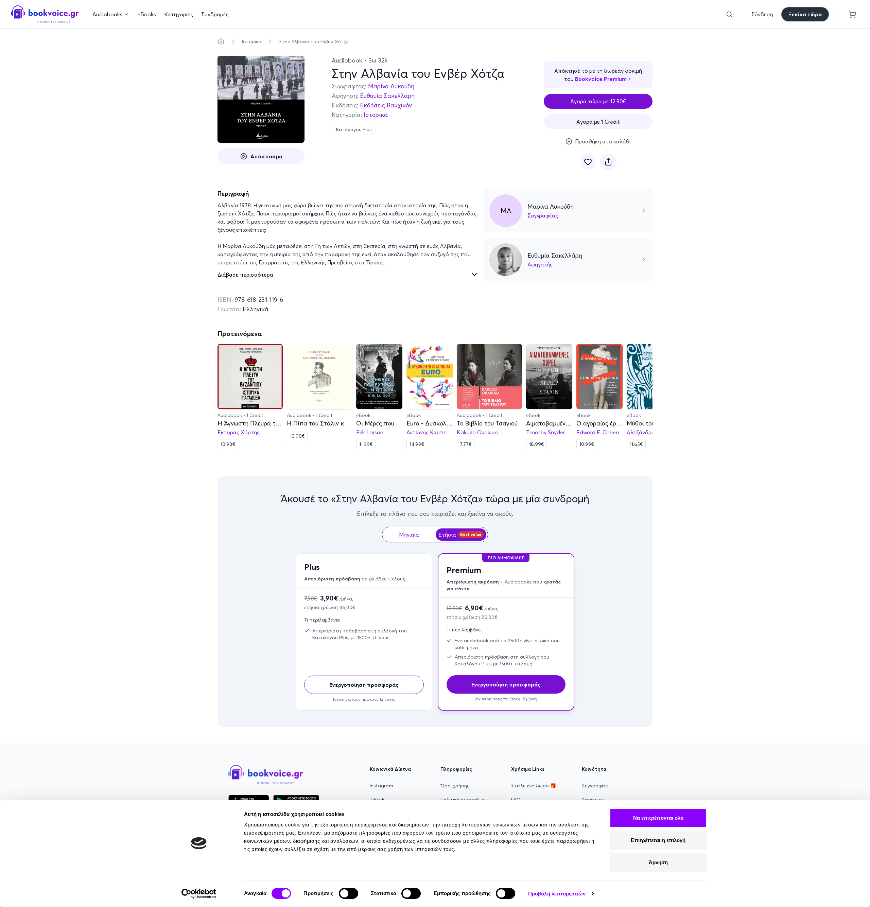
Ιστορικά (251, 41)
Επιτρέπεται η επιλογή (658, 840)
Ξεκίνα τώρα (805, 14)
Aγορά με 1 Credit (598, 121)
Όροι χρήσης (454, 786)
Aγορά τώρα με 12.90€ (598, 101)
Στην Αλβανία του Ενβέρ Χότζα (314, 41)
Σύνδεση (762, 14)
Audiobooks (107, 14)
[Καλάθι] (852, 14)
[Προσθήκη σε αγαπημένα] (588, 162)
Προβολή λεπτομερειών (557, 893)
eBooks (146, 14)
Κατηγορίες (178, 14)
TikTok (377, 800)
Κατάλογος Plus (354, 129)
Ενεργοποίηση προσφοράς (364, 684)
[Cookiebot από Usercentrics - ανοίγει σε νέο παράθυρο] (199, 894)
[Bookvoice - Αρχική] (45, 14)
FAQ (516, 800)
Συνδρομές (215, 14)
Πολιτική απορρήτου (463, 800)
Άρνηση (658, 862)
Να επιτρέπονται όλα (658, 818)
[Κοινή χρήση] (608, 162)
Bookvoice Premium (601, 78)
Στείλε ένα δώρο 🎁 (533, 786)
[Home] (221, 41)
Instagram (381, 786)
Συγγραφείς (595, 786)
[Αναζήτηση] (729, 14)
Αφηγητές (593, 800)
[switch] (348, 893)
